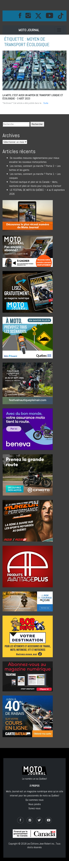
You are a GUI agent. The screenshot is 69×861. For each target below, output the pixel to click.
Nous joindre (34, 804)
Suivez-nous (34, 808)
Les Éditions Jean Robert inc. (41, 843)
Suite (45, 103)
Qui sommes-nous (34, 800)
